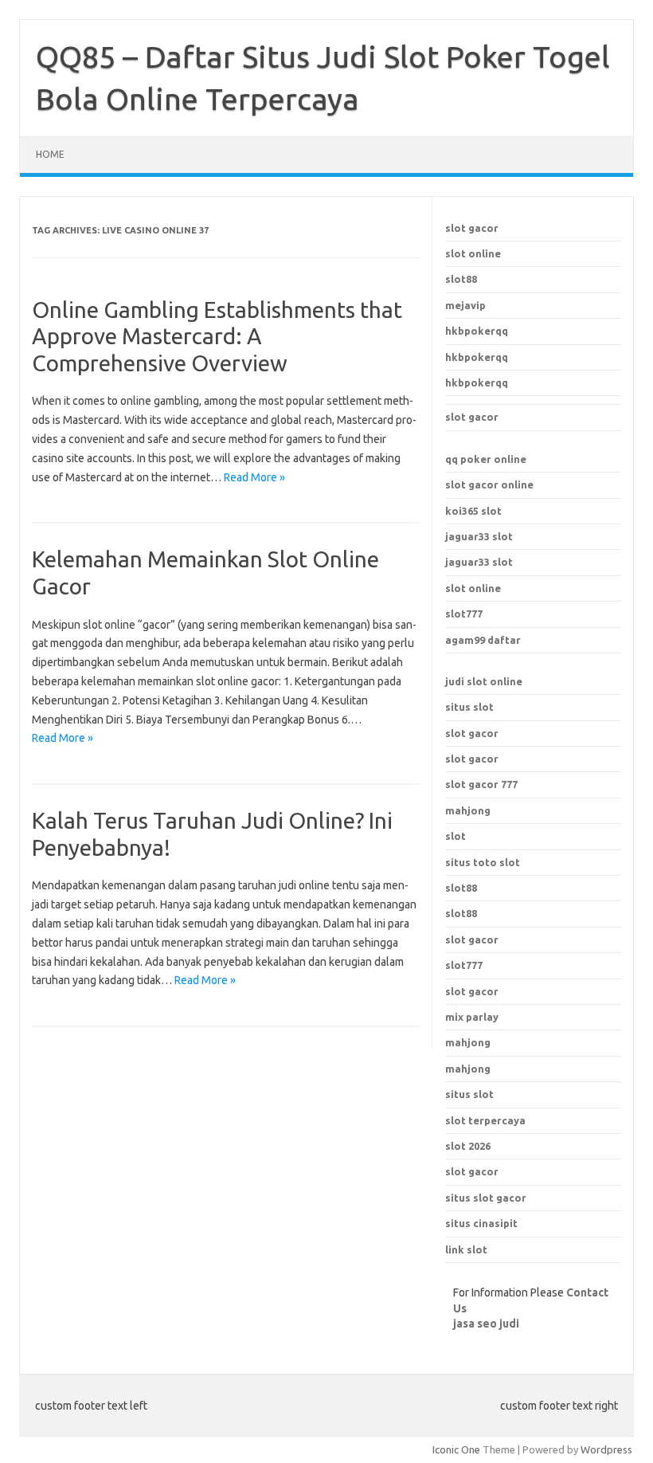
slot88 (461, 278)
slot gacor (472, 227)
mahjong (468, 810)
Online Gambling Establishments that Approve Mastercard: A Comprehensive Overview (217, 336)
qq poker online (485, 459)
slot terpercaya (485, 1120)
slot (455, 835)
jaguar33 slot (479, 536)
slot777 (464, 613)
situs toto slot (482, 862)
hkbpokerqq (476, 330)
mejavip (465, 305)
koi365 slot (473, 510)
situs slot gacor (485, 1197)
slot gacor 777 (481, 784)
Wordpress (606, 1449)
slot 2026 (468, 1145)
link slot (466, 1249)
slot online (473, 253)
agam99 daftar (483, 639)
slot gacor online (489, 484)
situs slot (469, 706)
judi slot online (483, 681)
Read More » (254, 477)
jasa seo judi (486, 1323)
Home (50, 154)
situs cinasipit (481, 1223)
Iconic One (456, 1449)
